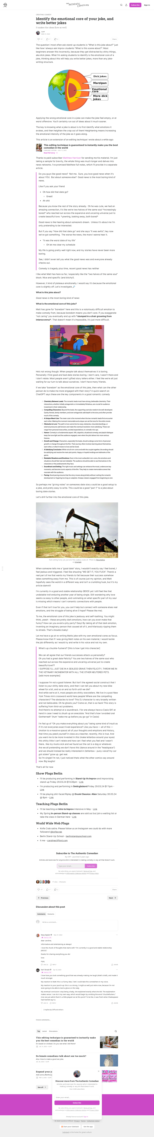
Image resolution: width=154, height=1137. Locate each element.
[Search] (121, 5)
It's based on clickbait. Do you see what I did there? (56, 1043)
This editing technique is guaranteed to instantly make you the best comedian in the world (66, 1039)
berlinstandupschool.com (79, 836)
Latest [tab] (44, 1031)
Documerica (100, 560)
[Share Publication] (126, 5)
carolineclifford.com (57, 840)
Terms (83, 1121)
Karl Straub (45, 969)
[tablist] (45, 914)
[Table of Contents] (2, 568)
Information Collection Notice (76, 1110)
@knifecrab (56, 832)
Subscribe (135, 5)
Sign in (147, 5)
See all (40, 1087)
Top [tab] (38, 1031)
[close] (98, 1071)
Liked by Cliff (47, 937)
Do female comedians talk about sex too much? (61, 1056)
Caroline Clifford (50, 150)
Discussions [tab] (53, 1031)
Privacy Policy (94, 1110)
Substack (65, 1132)
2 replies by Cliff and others (53, 1010)
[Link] (33, 773)
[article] (77, 1043)
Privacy (77, 1121)
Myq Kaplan (45, 935)
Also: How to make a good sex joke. (50, 1059)
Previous (44, 898)
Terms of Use (88, 1108)
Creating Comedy (43, 15)
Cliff (43, 32)
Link (81, 782)
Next (111, 898)
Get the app (88, 1127)
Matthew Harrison (72, 158)
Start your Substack (71, 1127)
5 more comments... (43, 1020)
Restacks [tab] (51, 914)
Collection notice (93, 1121)
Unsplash (78, 562)
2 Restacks (62, 882)
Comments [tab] (41, 914)
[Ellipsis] (117, 935)
